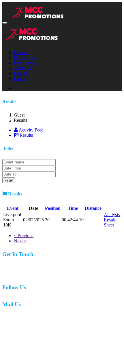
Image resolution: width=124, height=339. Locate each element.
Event (12, 208)
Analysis (112, 214)
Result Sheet (109, 222)
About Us (23, 68)
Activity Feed (31, 129)
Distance (93, 208)
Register (21, 73)
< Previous (23, 235)
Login (19, 78)
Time (73, 208)
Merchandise (25, 62)
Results (20, 52)
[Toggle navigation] (4, 23)
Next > (20, 240)
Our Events (24, 57)
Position (53, 208)
